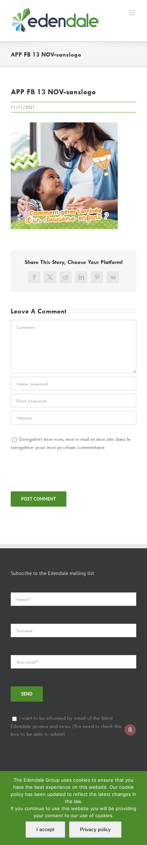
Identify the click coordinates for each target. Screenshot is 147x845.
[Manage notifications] (130, 729)
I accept (45, 829)
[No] (138, 808)
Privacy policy (95, 829)
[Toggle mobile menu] (132, 12)
